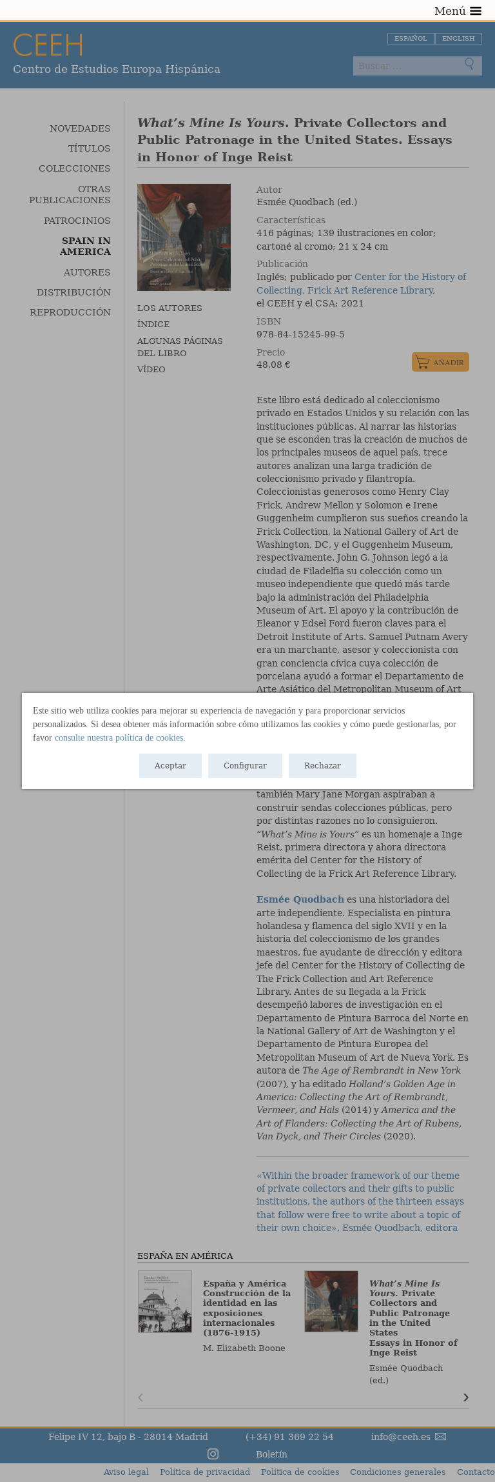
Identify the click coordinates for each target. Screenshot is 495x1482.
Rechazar (322, 765)
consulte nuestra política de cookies (119, 738)
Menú (450, 11)
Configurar (245, 765)
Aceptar (170, 765)
